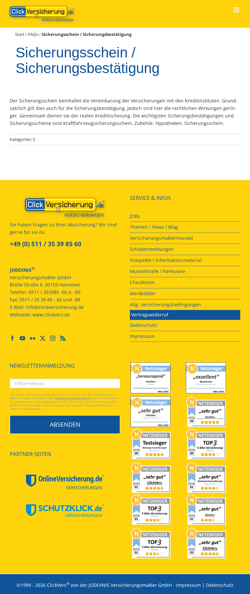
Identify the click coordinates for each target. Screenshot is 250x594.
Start (19, 34)
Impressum (188, 585)
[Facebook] (12, 338)
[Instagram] (52, 338)
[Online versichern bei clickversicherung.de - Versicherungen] (65, 207)
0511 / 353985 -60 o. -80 (54, 292)
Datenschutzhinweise (72, 398)
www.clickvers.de (51, 315)
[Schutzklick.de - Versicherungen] (65, 510)
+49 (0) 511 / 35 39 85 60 (45, 244)
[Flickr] (32, 338)
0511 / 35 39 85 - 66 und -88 (50, 300)
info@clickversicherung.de (55, 307)
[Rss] (62, 338)
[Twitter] (42, 338)
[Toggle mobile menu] (236, 10)
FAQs (33, 34)
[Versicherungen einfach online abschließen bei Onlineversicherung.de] (65, 482)
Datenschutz (219, 585)
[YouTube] (22, 338)
